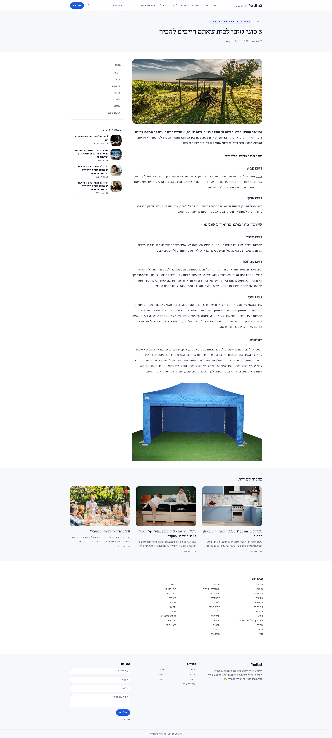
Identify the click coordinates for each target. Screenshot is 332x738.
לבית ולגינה (214, 607)
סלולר (162, 5)
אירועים (172, 602)
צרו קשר (77, 5)
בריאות (185, 5)
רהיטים (259, 598)
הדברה (216, 625)
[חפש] (88, 5)
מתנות (216, 584)
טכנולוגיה (215, 616)
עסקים (259, 611)
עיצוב (260, 616)
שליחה (123, 712)
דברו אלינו (171, 625)
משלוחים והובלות (211, 589)
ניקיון (260, 629)
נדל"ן (260, 634)
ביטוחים (172, 598)
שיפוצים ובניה (147, 5)
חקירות (216, 620)
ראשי (258, 21)
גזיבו (259, 176)
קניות (206, 5)
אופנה (173, 607)
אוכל (174, 611)
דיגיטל (216, 5)
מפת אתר (171, 620)
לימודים (173, 5)
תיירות (259, 589)
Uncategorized (168, 616)
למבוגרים (215, 598)
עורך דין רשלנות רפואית (251, 620)
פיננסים (196, 5)
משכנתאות (214, 593)
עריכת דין (258, 607)
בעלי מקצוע (170, 589)
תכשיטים (258, 584)
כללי (217, 611)
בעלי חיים (171, 593)
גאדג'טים (215, 634)
